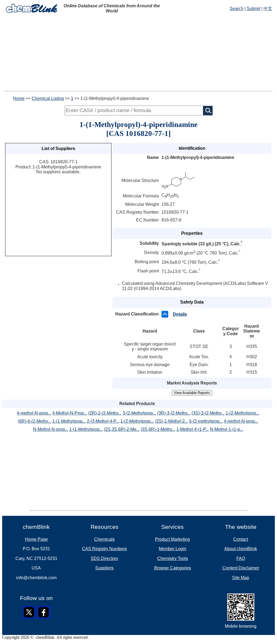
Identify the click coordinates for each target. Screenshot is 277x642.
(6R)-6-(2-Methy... (34, 421)
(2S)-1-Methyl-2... (171, 421)
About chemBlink (240, 548)
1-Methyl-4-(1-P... (192, 429)
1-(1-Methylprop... (69, 421)
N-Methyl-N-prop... (50, 429)
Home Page (36, 539)
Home (19, 98)
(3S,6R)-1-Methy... (158, 429)
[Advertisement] (138, 53)
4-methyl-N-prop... (34, 413)
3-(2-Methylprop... (139, 413)
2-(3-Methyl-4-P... (103, 421)
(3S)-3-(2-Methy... (208, 413)
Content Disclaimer (240, 568)
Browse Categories (172, 568)
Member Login (172, 548)
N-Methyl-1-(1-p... (226, 429)
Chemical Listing (48, 98)
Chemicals (104, 539)
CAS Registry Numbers (104, 548)
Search (236, 8)
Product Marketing (172, 539)
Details (180, 314)
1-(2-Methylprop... (242, 413)
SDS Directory (104, 558)
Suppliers (104, 568)
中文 (267, 8)
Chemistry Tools (172, 558)
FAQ (240, 558)
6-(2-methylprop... (206, 421)
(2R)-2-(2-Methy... (104, 413)
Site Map (240, 577)
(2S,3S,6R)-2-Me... (122, 429)
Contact (240, 539)
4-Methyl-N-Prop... (69, 413)
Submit (253, 8)
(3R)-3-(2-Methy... (173, 413)
